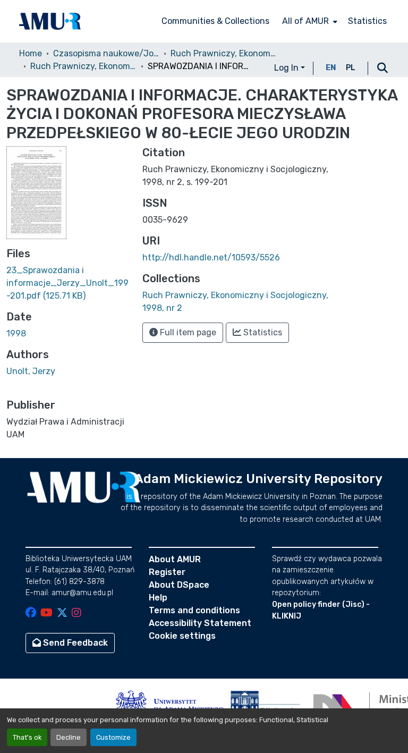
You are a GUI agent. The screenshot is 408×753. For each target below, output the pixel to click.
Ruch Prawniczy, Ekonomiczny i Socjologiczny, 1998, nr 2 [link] (83, 66)
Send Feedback (74, 643)
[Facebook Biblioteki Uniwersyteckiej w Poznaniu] (31, 613)
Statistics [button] (261, 332)
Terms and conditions (194, 610)
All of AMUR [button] (305, 21)
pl (350, 67)
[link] (68, 283)
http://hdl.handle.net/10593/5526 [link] (211, 257)
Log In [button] (287, 68)
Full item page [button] (187, 332)
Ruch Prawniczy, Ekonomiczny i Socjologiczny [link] (224, 53)
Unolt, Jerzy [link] (30, 371)
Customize (113, 737)
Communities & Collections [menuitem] (215, 21)
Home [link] (30, 53)
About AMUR (175, 559)
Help (158, 598)
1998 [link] (16, 333)
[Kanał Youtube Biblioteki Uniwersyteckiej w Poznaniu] (46, 613)
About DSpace (179, 585)
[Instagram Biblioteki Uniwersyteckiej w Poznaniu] (76, 613)
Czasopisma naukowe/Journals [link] (106, 53)
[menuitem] (308, 21)
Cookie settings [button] (182, 636)
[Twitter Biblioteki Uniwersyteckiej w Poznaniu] (62, 613)
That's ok (27, 737)
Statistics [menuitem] (367, 21)
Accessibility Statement (200, 623)
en (331, 67)
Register (167, 572)
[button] (50, 21)
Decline (68, 737)
